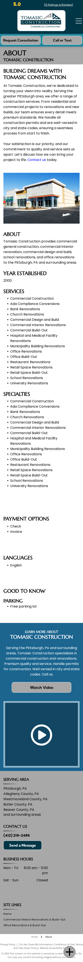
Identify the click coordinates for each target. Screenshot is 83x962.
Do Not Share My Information (36, 944)
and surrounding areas (22, 814)
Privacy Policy (7, 944)
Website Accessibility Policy (55, 948)
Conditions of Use (64, 944)
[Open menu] (79, 21)
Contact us (36, 159)
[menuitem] (8, 914)
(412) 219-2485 (16, 835)
